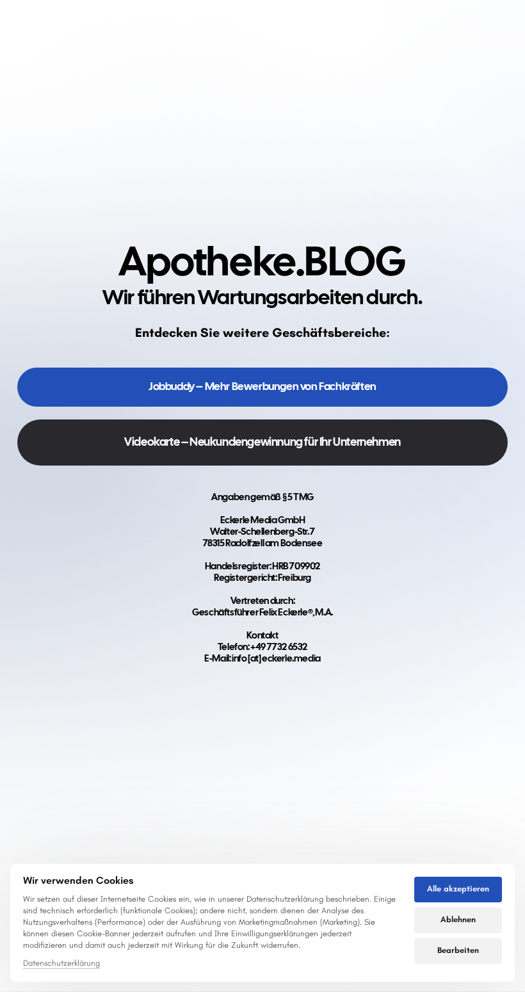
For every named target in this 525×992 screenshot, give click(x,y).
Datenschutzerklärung (61, 964)
